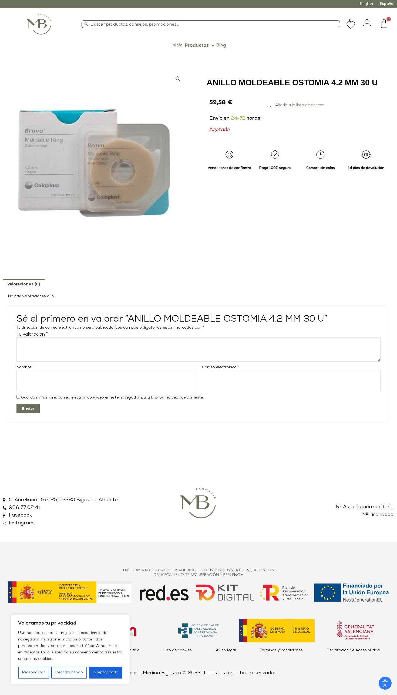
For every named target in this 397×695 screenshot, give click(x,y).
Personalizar (33, 672)
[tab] (24, 284)
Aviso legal (226, 650)
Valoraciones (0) (23, 284)
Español (387, 4)
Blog (221, 45)
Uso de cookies (178, 650)
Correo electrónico (220, 367)
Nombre (25, 367)
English (366, 4)
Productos (197, 45)
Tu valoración (32, 334)
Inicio (177, 45)
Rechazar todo (69, 672)
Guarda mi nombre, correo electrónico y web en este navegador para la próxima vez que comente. (112, 398)
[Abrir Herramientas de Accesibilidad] (385, 683)
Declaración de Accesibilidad (353, 650)
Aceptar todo (105, 672)
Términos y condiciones (281, 650)
